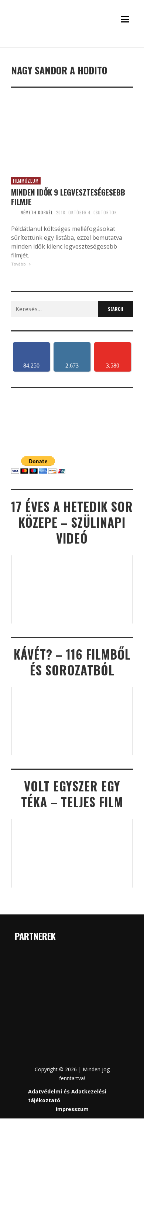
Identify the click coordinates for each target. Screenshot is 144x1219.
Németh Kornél (37, 212)
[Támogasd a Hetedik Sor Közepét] (72, 45)
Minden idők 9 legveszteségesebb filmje (68, 196)
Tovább (19, 264)
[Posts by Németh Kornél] (14, 212)
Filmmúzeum (26, 181)
